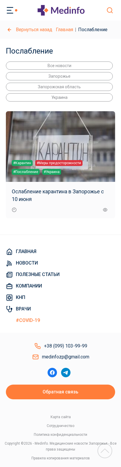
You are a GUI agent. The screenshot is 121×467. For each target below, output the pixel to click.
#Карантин (22, 163)
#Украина (52, 172)
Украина (59, 97)
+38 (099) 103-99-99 (65, 346)
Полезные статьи (38, 274)
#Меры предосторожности (59, 163)
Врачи (23, 309)
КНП (20, 297)
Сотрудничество (60, 426)
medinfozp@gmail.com (65, 357)
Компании (29, 286)
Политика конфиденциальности (60, 435)
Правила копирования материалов (60, 458)
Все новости (59, 65)
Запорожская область (59, 86)
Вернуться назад (34, 29)
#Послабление (25, 172)
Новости (27, 263)
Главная (64, 29)
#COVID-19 (28, 320)
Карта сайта (61, 417)
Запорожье (59, 76)
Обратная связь (60, 392)
